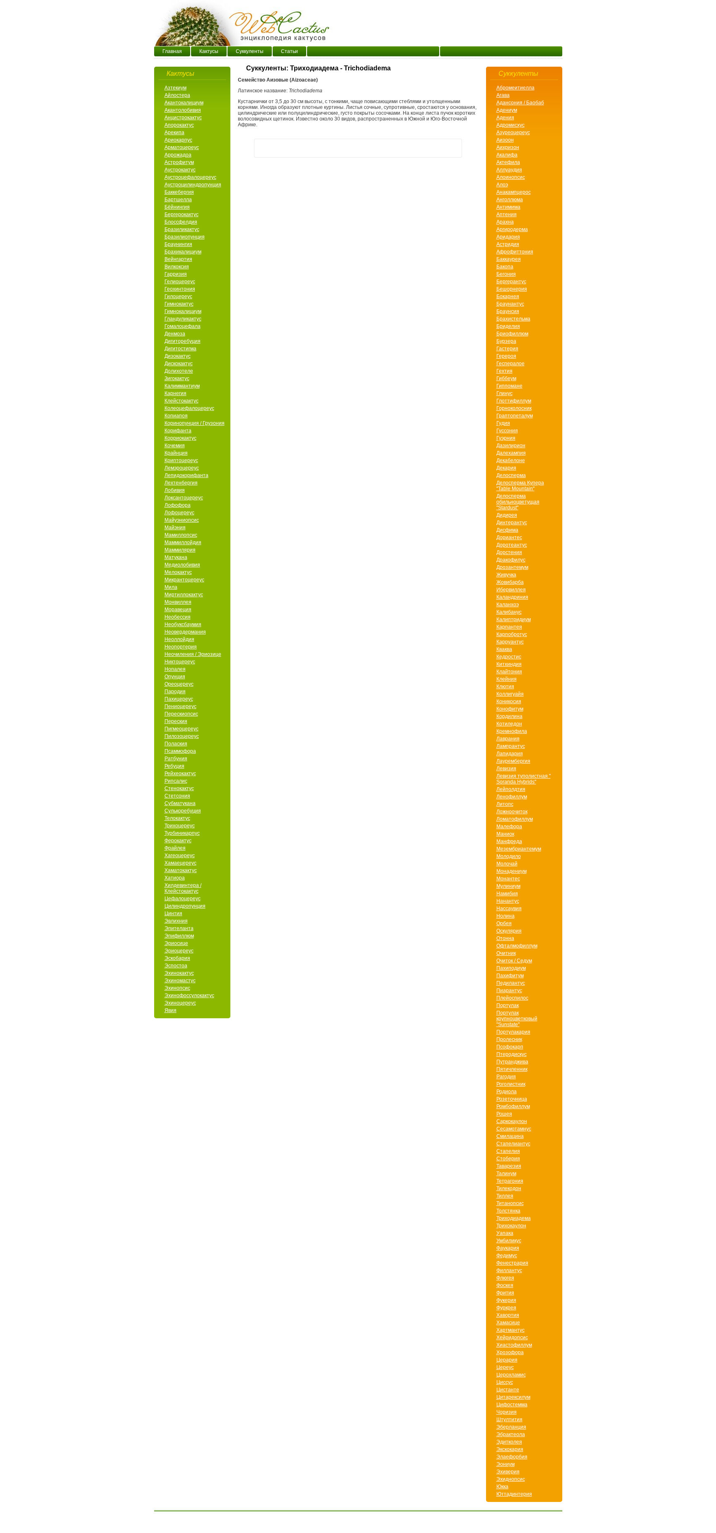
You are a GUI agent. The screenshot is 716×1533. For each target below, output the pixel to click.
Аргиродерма (512, 229)
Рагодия (506, 1077)
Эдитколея (509, 1442)
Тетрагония (509, 1181)
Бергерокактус (181, 214)
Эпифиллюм (179, 936)
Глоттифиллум (513, 401)
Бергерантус (511, 281)
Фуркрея (506, 1308)
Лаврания (508, 739)
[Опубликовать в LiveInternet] (389, 148)
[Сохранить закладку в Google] (436, 148)
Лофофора (177, 505)
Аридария (508, 237)
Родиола (506, 1091)
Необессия (177, 617)
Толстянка (508, 1211)
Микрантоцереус (184, 580)
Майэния (175, 527)
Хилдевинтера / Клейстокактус (182, 888)
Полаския (175, 744)
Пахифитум (510, 976)
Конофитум (509, 709)
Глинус (504, 393)
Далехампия (511, 453)
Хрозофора (510, 1352)
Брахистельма (513, 319)
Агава (503, 95)
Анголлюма (509, 199)
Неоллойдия (179, 639)
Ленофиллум (511, 797)
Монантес (508, 879)
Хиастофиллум (514, 1345)
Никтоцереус (179, 662)
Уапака (504, 1233)
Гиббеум (506, 378)
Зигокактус (176, 378)
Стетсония (177, 796)
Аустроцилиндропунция (192, 185)
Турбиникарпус (182, 833)
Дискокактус (178, 363)
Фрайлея (175, 848)
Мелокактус (178, 572)
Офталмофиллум (516, 946)
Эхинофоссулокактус (189, 995)
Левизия (506, 768)
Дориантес (509, 537)
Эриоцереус (179, 951)
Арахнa (505, 222)
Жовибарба (510, 582)
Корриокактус (180, 438)
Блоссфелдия (180, 222)
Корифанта (177, 431)
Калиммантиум (182, 386)
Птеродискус (511, 1054)
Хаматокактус (180, 870)
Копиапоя (176, 416)
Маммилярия (180, 550)
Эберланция (511, 1427)
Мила (170, 587)
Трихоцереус (179, 826)
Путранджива (512, 1062)
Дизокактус (177, 356)
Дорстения (509, 552)
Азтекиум (175, 88)
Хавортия (507, 1315)
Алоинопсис (510, 177)
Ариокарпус (178, 140)
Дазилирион (510, 445)
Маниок (505, 834)
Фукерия (506, 1300)
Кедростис (508, 657)
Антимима (508, 207)
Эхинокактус (179, 973)
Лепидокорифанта (186, 475)
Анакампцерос (513, 192)
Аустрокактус (180, 170)
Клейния (506, 679)
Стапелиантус (513, 1144)
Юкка (502, 1487)
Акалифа (507, 155)
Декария (506, 468)
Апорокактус (179, 125)
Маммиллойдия (182, 542)
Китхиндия (509, 664)
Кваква (504, 649)
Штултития (509, 1419)
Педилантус (510, 983)
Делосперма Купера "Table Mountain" (520, 486)
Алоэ (502, 185)
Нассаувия (509, 908)
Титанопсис (510, 1203)
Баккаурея (508, 259)
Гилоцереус (178, 296)
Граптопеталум (514, 416)
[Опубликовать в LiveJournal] (405, 148)
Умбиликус (508, 1241)
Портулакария (513, 1032)
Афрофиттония (514, 252)
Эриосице (176, 943)
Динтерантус (511, 522)
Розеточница (511, 1099)
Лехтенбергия (181, 483)
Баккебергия (179, 192)
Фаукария (507, 1248)
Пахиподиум (511, 968)
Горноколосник (514, 408)
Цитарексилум (513, 1397)
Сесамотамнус (513, 1129)
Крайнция (176, 453)
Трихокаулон (511, 1226)
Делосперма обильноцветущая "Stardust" (517, 502)
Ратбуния (175, 759)
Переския (175, 721)
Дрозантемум (512, 567)
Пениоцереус (180, 706)
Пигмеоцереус (181, 729)
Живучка (506, 575)
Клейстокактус (181, 401)
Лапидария (509, 754)
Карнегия (175, 393)
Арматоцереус (181, 147)
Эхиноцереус (180, 1003)
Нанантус (507, 901)
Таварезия (508, 1166)
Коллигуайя (510, 694)
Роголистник (510, 1084)
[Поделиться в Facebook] (263, 148)
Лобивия (174, 490)
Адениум (506, 110)
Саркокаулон (511, 1121)
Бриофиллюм (512, 334)
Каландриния (512, 597)
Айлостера (177, 95)
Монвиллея (177, 602)
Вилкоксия (176, 267)
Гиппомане (509, 386)
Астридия (507, 244)
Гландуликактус (182, 319)
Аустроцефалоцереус (190, 177)
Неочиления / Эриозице (192, 654)
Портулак (507, 1005)
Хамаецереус (180, 863)
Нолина (505, 916)
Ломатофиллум (514, 819)
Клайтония (509, 672)
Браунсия (507, 311)
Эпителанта (179, 928)
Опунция (174, 677)
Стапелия (508, 1151)
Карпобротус (511, 634)
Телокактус (177, 818)
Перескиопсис (181, 714)
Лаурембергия (513, 761)
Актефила (508, 162)
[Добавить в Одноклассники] (295, 148)
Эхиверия (508, 1472)
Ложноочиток (511, 812)
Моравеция (177, 609)
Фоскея (504, 1285)
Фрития (505, 1293)
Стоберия (508, 1159)
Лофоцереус (179, 513)
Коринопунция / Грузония (194, 423)
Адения (505, 118)
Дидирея (506, 515)
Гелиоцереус (179, 281)
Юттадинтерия (514, 1494)
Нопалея (175, 669)
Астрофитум (179, 162)
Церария (507, 1360)
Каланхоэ (507, 604)
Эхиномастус (180, 980)
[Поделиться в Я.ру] (342, 148)
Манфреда (509, 841)
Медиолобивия (182, 565)
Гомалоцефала (182, 326)
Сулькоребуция (182, 811)
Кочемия (174, 445)
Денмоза (174, 334)
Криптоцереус (181, 460)
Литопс (504, 804)
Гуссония (507, 431)
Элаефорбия (511, 1457)
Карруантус (510, 642)
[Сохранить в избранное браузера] (421, 148)
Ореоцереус (179, 684)
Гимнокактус (179, 304)
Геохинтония (179, 289)
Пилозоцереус (181, 736)
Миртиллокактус (183, 595)
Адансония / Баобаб (520, 103)
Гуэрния (505, 438)
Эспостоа (175, 966)
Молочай (507, 864)
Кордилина (509, 716)
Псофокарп (509, 1047)
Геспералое (510, 363)
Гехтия (504, 371)
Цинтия (173, 913)
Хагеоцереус (179, 855)
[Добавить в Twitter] (310, 148)
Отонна (505, 938)
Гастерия (507, 349)
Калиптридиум (513, 619)
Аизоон (505, 140)
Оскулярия (509, 931)
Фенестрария (512, 1263)
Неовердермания (185, 632)
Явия (170, 1010)
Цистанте (507, 1390)
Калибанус (509, 612)
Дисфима (507, 530)
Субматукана (180, 803)
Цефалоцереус (182, 898)
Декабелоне (510, 460)
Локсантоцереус (183, 498)
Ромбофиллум (513, 1106)
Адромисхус (510, 125)
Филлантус (509, 1270)
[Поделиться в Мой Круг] (373, 148)
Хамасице (508, 1323)
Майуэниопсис (181, 520)
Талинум (506, 1173)
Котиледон (509, 724)
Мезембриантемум (518, 849)
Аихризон (507, 147)
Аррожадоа (177, 155)
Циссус (504, 1382)
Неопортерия (180, 647)
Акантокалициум (183, 103)
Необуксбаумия (182, 624)
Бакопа (504, 267)
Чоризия (506, 1412)
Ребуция (174, 766)
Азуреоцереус (513, 132)
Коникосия (508, 701)
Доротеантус (511, 545)
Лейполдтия (510, 789)
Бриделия (508, 326)
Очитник (506, 953)
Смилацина (510, 1136)
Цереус (505, 1367)
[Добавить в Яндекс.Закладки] (452, 148)
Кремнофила (511, 731)
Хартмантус (510, 1330)
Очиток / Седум (514, 961)
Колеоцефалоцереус (189, 408)
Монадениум (511, 871)
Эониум (505, 1464)
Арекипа (174, 132)
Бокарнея (507, 296)
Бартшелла (178, 199)
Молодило (508, 856)
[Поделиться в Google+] (326, 148)
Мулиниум (508, 886)
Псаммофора (180, 751)
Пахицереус (178, 699)
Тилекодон (508, 1188)
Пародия (175, 691)
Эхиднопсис (510, 1479)
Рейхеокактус (180, 773)
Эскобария (177, 958)
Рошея (504, 1114)
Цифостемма (511, 1405)
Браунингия (178, 244)
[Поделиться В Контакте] (279, 148)
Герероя (506, 356)
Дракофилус (510, 560)
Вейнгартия (178, 259)
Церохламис (511, 1375)
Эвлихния (176, 921)
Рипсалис (175, 781)
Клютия (505, 686)
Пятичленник (511, 1069)
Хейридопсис (512, 1337)
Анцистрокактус (183, 118)
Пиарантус (509, 990)
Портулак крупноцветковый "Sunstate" (516, 1018)
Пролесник (509, 1039)
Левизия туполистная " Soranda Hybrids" (523, 779)
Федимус (506, 1255)
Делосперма (511, 475)
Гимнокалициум (182, 311)
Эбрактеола (510, 1434)
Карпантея (509, 627)
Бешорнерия (511, 289)
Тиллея (504, 1196)
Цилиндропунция (185, 906)
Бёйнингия (177, 207)
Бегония (506, 274)
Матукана (175, 557)
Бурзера (506, 341)
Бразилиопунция (184, 237)
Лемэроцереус (181, 468)
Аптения (506, 214)
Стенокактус (179, 788)
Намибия (507, 894)
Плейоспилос (512, 998)
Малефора (509, 826)
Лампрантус (510, 746)
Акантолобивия (182, 110)
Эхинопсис (177, 988)
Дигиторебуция (182, 341)
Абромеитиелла (515, 88)
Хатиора (174, 878)
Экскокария (509, 1449)
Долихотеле (178, 371)
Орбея (504, 923)
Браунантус (510, 304)
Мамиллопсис (180, 535)
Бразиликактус (181, 229)
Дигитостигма (180, 349)
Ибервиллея (511, 590)
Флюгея (505, 1278)
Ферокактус (177, 841)
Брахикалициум (182, 252)
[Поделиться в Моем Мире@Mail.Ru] (358, 148)
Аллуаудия (509, 170)
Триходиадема (513, 1218)
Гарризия (175, 274)
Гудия (503, 423)
